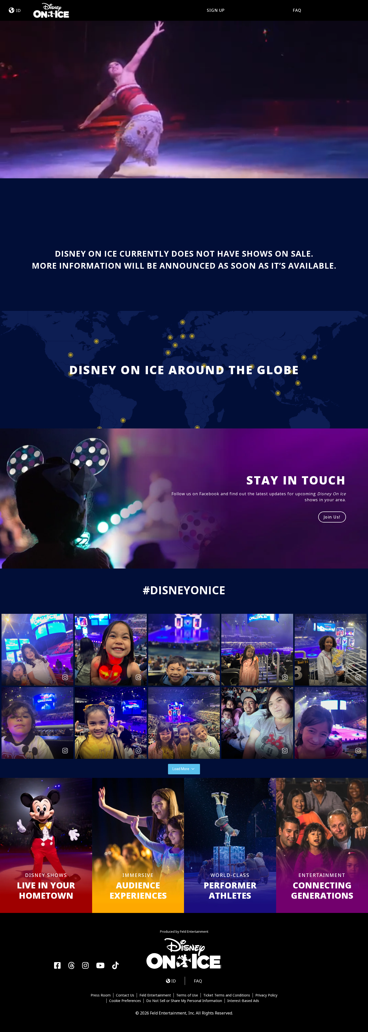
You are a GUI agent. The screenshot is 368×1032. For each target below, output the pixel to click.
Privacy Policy (266, 995)
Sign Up (216, 10)
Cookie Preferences (125, 1000)
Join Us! (332, 517)
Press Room (101, 995)
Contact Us (125, 995)
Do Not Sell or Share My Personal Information (184, 1000)
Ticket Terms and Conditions (226, 995)
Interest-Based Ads (243, 1000)
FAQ (297, 10)
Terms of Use (187, 995)
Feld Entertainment (155, 995)
